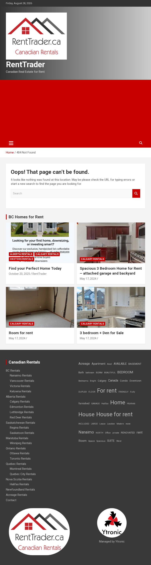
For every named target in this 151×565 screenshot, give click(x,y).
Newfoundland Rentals (20, 489)
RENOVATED (128, 432)
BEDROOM (125, 372)
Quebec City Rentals (23, 474)
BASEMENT (134, 363)
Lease (102, 424)
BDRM (99, 372)
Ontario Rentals (16, 448)
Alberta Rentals (21, 254)
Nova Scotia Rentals (19, 479)
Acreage (84, 363)
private (115, 433)
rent (140, 432)
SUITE (111, 440)
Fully (132, 392)
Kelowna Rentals (20, 391)
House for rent (114, 414)
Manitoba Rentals (17, 438)
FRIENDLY (123, 392)
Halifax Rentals (19, 484)
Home (117, 402)
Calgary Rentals (47, 254)
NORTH (99, 433)
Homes (131, 403)
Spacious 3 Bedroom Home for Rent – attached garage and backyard (111, 271)
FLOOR (91, 392)
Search (136, 193)
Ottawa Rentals (19, 453)
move (128, 424)
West (118, 441)
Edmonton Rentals (22, 407)
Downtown (135, 380)
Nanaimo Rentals (21, 375)
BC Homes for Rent (26, 217)
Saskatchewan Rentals (20, 422)
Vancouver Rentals (22, 381)
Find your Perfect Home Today (35, 268)
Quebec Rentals (16, 464)
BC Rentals (13, 370)
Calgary (102, 380)
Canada (113, 380)
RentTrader (25, 64)
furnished (83, 403)
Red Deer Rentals (21, 417)
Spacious (101, 441)
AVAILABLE (120, 363)
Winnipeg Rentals (21, 443)
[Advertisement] (75, 109)
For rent (107, 390)
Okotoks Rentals (21, 259)
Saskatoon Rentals (22, 433)
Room (82, 441)
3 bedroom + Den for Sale (102, 333)
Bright (93, 381)
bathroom (90, 372)
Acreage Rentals (16, 495)
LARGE (94, 424)
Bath (81, 372)
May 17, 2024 (88, 278)
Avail (109, 364)
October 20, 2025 (19, 273)
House (86, 414)
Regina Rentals (19, 427)
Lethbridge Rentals (22, 412)
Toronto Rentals (20, 458)
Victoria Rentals (20, 386)
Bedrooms (83, 381)
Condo (124, 380)
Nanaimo (86, 432)
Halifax (105, 403)
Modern (120, 424)
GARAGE (95, 403)
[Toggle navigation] (11, 143)
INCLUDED (83, 424)
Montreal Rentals (21, 469)
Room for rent (21, 333)
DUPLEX (82, 392)
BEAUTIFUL (110, 372)
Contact (11, 500)
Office (108, 433)
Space (91, 441)
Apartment (98, 363)
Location (111, 424)
